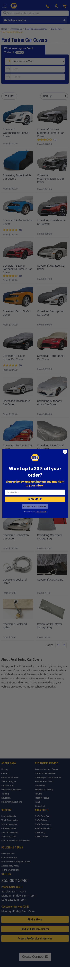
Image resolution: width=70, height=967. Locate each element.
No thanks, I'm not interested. (35, 506)
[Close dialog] (65, 452)
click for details (41, 512)
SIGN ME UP (35, 499)
